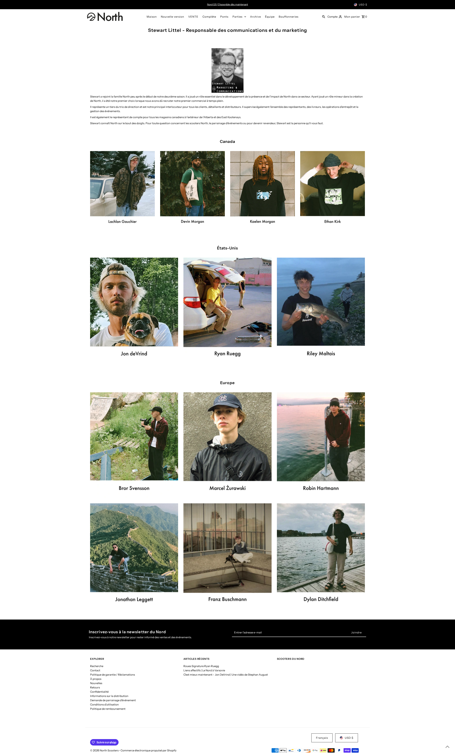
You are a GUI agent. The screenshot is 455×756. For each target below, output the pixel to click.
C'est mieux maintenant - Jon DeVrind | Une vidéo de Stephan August (225, 674)
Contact (95, 670)
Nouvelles (96, 683)
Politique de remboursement (107, 708)
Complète (209, 16)
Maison (152, 16)
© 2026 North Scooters (104, 750)
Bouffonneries (288, 16)
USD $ (363, 4)
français (322, 737)
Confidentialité (99, 691)
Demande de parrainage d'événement (113, 700)
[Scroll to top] (447, 747)
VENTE (193, 16)
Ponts (224, 16)
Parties (237, 16)
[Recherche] (323, 16)
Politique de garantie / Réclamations (112, 674)
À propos (95, 678)
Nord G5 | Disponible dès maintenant (227, 4)
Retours (95, 687)
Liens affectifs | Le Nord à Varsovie (204, 670)
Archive (255, 16)
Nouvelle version (172, 16)
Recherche (96, 666)
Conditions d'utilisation (104, 704)
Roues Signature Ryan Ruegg (201, 666)
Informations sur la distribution (109, 695)
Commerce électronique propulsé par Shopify (148, 750)
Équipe (270, 16)
